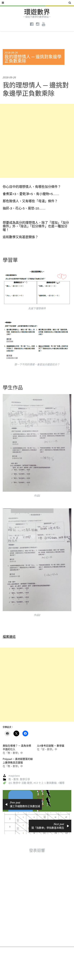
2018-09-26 (11, 52)
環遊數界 (37, 12)
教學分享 (25, 779)
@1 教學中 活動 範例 (20, 782)
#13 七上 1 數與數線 (45, 782)
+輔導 (61, 782)
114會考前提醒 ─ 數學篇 (50, 745)
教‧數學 (13, 779)
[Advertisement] (37, 141)
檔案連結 (9, 637)
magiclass (14, 775)
